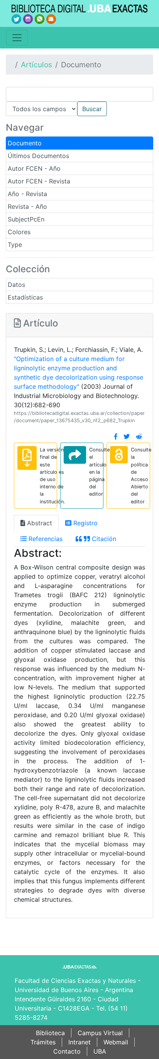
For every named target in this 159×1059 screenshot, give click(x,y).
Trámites (43, 1042)
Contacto (67, 1051)
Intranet (79, 1042)
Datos (16, 284)
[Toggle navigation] (17, 37)
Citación (103, 539)
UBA (99, 1051)
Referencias (45, 539)
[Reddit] (139, 436)
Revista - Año (27, 206)
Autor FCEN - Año (34, 168)
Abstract (38, 523)
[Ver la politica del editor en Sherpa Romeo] (119, 454)
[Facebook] (115, 436)
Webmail (115, 1042)
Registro (84, 523)
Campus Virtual (100, 1033)
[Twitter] (126, 436)
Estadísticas (25, 297)
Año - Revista (27, 194)
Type (15, 244)
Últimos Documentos (38, 156)
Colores (19, 232)
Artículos (36, 64)
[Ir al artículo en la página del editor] (75, 455)
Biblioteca (50, 1033)
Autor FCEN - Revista (39, 181)
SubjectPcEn (26, 219)
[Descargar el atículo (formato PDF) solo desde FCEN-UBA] (27, 458)
